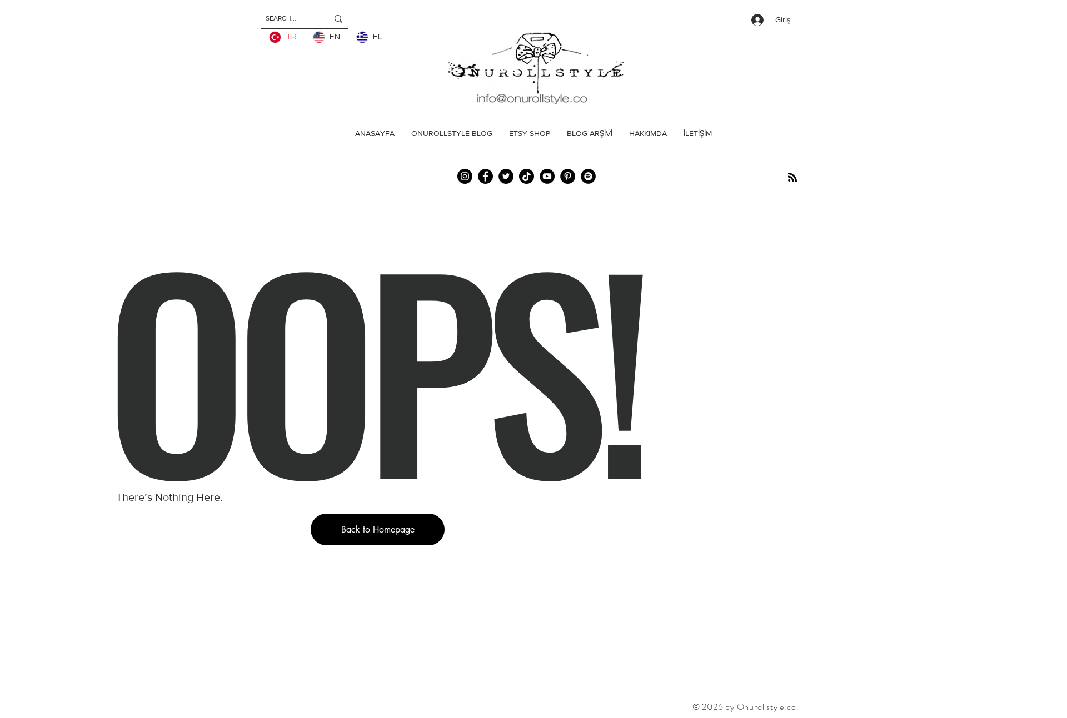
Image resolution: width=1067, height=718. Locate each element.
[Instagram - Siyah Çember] (464, 176)
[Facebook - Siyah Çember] (485, 176)
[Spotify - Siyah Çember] (588, 176)
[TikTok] (526, 176)
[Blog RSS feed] (792, 178)
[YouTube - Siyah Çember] (547, 176)
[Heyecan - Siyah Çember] (505, 176)
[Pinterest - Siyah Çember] (567, 176)
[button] (378, 529)
